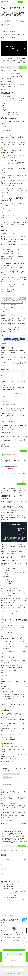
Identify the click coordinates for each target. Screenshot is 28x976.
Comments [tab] (4, 869)
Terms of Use (20, 957)
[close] (24, 927)
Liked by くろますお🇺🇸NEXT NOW (11, 882)
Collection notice (22, 966)
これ (2, 749)
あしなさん (10, 797)
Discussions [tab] (11, 915)
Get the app (20, 970)
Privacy (12, 966)
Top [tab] (2, 915)
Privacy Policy (14, 960)
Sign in (25, 1)
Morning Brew (7, 328)
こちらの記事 (8, 516)
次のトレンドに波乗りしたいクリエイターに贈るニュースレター (14, 489)
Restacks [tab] (10, 869)
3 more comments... (5, 908)
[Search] (25, 915)
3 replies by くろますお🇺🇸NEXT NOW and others (15, 903)
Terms (16, 966)
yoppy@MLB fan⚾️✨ (9, 881)
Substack (8, 973)
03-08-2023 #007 (5, 922)
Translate (3, 5)
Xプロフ (10, 816)
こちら (15, 81)
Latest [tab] (6, 915)
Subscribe (20, 1)
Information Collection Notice (16, 959)
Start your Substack (10, 970)
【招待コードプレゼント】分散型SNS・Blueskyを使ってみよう (9, 920)
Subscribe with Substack (15, 954)
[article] (14, 922)
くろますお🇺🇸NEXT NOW (8, 24)
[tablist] (6, 869)
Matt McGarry (4, 563)
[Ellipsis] (26, 881)
